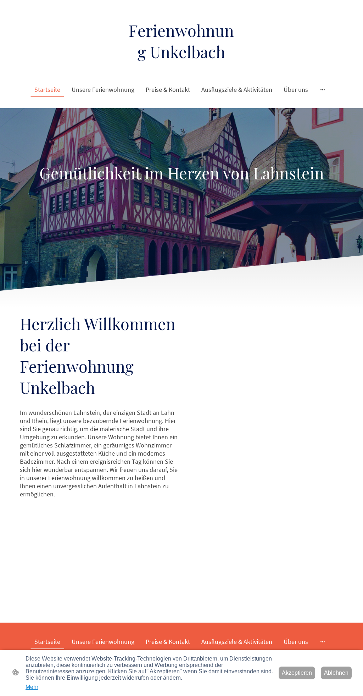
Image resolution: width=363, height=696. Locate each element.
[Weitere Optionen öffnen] (322, 89)
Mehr (32, 687)
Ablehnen (336, 673)
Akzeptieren (297, 673)
